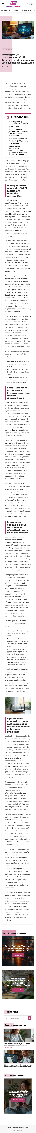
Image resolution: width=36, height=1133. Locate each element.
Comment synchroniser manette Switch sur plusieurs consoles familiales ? (18, 1093)
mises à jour (9, 102)
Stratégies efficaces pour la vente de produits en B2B (18, 948)
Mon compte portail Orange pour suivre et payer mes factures (17, 1044)
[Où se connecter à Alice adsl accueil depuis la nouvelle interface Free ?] (19, 1056)
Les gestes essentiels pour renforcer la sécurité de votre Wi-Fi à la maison (18, 141)
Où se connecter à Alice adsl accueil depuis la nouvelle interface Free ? (18, 1065)
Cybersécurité (7, 49)
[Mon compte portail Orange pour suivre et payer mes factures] (19, 1035)
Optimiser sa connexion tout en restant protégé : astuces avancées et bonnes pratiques (18, 150)
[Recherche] (27, 4)
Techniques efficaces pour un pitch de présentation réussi (18, 981)
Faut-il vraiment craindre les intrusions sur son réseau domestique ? (18, 132)
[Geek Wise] (13, 4)
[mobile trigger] (3, 4)
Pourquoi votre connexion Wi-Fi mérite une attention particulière (18, 124)
